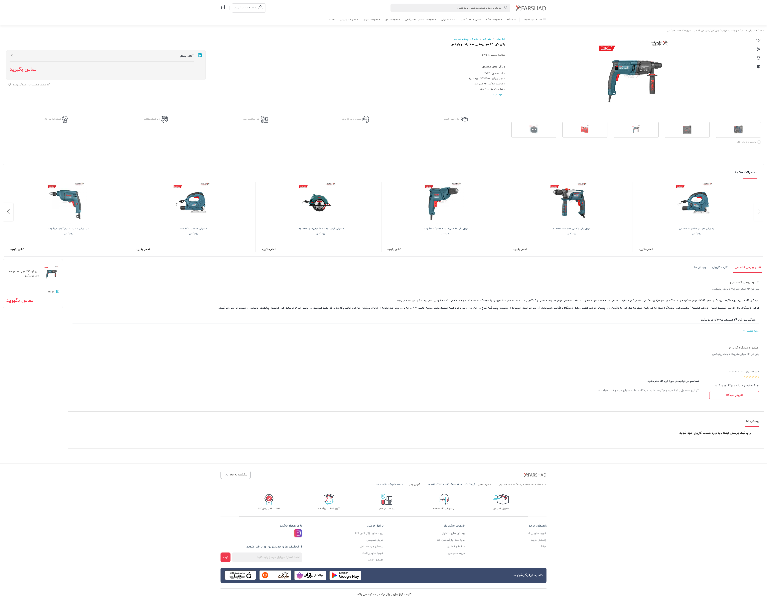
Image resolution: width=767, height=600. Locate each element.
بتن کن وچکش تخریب (733, 30)
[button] (759, 212)
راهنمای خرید (538, 540)
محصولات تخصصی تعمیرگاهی (420, 19)
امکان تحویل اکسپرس (451, 119)
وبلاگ (543, 547)
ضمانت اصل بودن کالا (53, 119)
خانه (761, 30)
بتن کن (715, 30)
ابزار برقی (752, 30)
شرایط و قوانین (456, 547)
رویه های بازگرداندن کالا (450, 540)
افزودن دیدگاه (734, 395)
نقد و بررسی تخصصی (748, 267)
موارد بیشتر (496, 94)
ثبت (225, 557)
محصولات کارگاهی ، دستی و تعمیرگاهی (481, 19)
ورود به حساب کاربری (245, 7)
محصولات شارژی (371, 19)
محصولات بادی (392, 19)
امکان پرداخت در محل (251, 119)
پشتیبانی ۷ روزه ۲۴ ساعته (352, 119)
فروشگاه (511, 19)
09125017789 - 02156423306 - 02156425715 (451, 484)
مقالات (332, 19)
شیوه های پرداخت (535, 533)
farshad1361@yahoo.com (390, 484)
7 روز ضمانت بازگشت (152, 119)
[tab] (747, 267)
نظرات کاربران (720, 267)
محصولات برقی (449, 19)
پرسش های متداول (453, 533)
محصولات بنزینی (349, 19)
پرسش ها (700, 267)
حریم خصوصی (456, 553)
